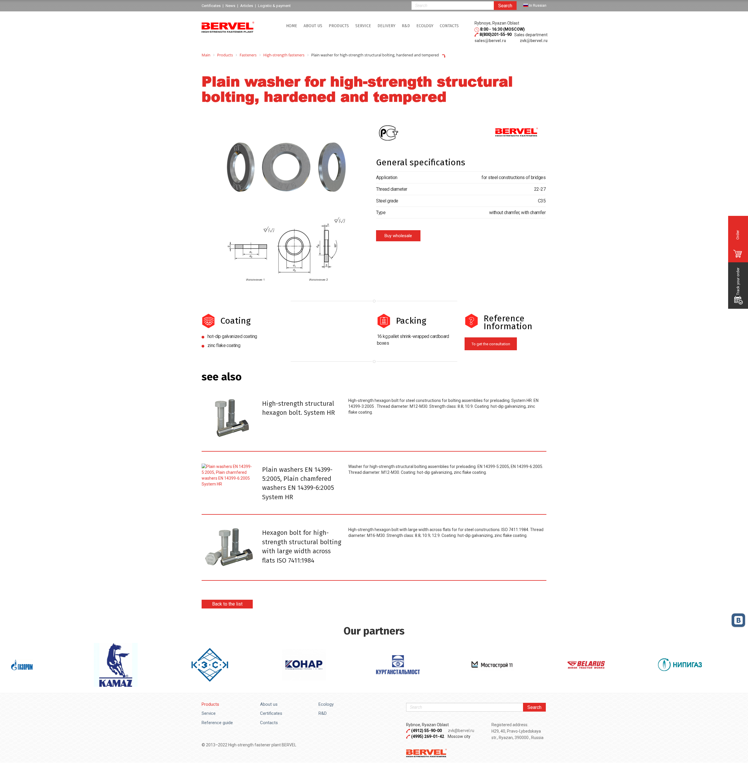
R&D (406, 26)
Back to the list (227, 604)
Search (505, 5)
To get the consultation (491, 344)
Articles (246, 6)
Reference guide (217, 722)
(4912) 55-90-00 (427, 730)
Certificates (271, 713)
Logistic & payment (274, 6)
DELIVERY (386, 26)
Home (291, 26)
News (230, 6)
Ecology (424, 26)
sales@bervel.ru (490, 40)
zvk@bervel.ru (534, 40)
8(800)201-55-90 (495, 34)
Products (339, 26)
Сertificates (211, 6)
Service (209, 713)
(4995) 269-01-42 (427, 736)
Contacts (449, 26)
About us (313, 26)
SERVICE (363, 26)
